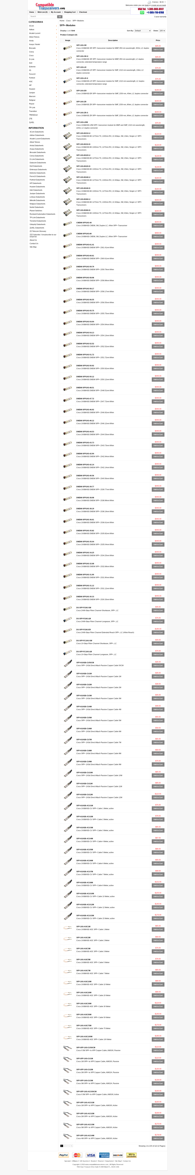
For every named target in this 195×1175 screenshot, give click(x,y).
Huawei (32, 89)
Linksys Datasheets (37, 197)
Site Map (33, 247)
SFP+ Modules (78, 21)
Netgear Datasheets (37, 204)
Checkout (83, 12)
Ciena (31, 52)
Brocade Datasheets (38, 152)
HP (30, 85)
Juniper (32, 93)
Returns (100, 1161)
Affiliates (75, 1161)
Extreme (32, 67)
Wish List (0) (43, 12)
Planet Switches (36, 211)
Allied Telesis (34, 37)
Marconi (32, 96)
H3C (31, 82)
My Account (56, 12)
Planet (31, 104)
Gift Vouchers (84, 1161)
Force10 (32, 74)
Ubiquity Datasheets (37, 224)
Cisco (31, 56)
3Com (31, 26)
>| (71, 1146)
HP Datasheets (35, 183)
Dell (30, 63)
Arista (31, 41)
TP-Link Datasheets (37, 218)
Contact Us (34, 244)
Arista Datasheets (36, 146)
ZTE (30, 119)
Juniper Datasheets (37, 194)
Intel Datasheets (36, 190)
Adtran (31, 30)
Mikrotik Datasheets (37, 200)
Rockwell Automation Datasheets (42, 214)
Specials (67, 1161)
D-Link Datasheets (37, 159)
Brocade (32, 48)
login (147, 5)
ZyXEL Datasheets (37, 228)
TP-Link (32, 108)
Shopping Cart (70, 12)
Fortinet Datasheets (37, 180)
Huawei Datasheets (37, 187)
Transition (33, 111)
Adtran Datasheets (37, 135)
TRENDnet (33, 115)
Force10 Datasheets (37, 176)
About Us (33, 240)
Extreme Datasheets (37, 173)
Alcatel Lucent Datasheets (40, 139)
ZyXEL (31, 122)
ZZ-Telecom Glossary (38, 231)
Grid (73, 31)
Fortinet (32, 78)
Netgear (32, 100)
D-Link (31, 59)
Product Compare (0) (68, 35)
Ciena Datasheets (37, 156)
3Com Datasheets (37, 132)
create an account (158, 5)
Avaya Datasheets (37, 149)
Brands (93, 1161)
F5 (30, 70)
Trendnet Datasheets (38, 221)
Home (31, 12)
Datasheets (109, 1161)
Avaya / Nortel (34, 44)
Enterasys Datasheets (38, 170)
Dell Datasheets (36, 166)
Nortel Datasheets (37, 207)
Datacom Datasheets (38, 163)
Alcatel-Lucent (34, 33)
